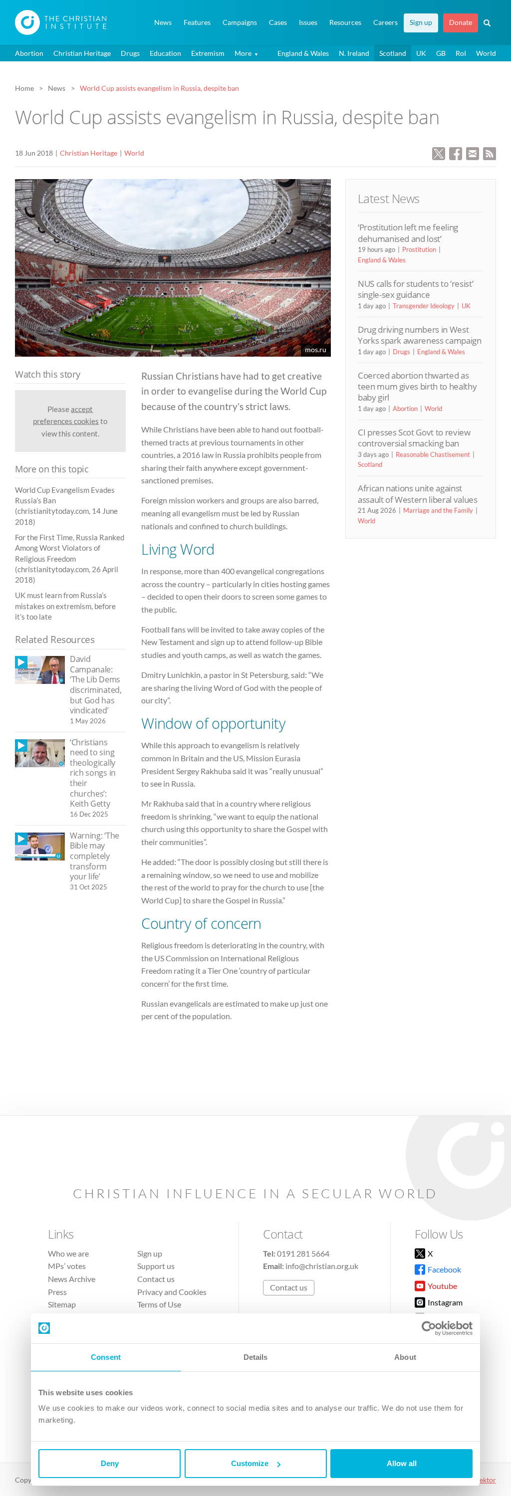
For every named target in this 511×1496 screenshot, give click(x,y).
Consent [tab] (106, 1357)
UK (421, 53)
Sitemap (62, 1304)
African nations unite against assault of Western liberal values (418, 493)
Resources (345, 22)
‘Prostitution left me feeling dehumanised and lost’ (408, 232)
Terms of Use (159, 1304)
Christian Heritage (82, 53)
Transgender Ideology (424, 306)
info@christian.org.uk (321, 1266)
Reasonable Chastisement (433, 454)
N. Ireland (354, 53)
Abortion (29, 53)
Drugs (130, 53)
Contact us (156, 1278)
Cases (278, 22)
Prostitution (419, 249)
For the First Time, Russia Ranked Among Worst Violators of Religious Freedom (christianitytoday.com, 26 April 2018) (69, 558)
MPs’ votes (67, 1266)
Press (57, 1291)
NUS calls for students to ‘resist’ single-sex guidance (415, 289)
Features (197, 22)
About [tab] (405, 1357)
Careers (385, 22)
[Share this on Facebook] (455, 152)
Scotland (392, 53)
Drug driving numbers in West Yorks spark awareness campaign (420, 335)
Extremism (208, 53)
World (486, 53)
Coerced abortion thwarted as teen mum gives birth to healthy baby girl (417, 387)
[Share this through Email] (472, 152)
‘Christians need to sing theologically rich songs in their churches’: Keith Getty (93, 773)
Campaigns (240, 22)
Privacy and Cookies (172, 1291)
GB (441, 53)
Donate (460, 22)
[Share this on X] (438, 152)
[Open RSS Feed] (489, 152)
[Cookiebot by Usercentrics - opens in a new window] (429, 1328)
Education (165, 53)
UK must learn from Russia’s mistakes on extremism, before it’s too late (65, 606)
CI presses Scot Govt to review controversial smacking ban (414, 438)
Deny (110, 1463)
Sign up (421, 22)
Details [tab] (256, 1357)
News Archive (71, 1278)
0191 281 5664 (303, 1253)
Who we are (68, 1253)
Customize (249, 1463)
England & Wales (303, 53)
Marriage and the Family (438, 510)
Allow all (402, 1463)
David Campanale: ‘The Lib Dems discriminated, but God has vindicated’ (96, 684)
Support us (156, 1266)
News (163, 22)
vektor (486, 1480)
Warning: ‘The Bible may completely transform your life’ (94, 856)
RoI (461, 53)
